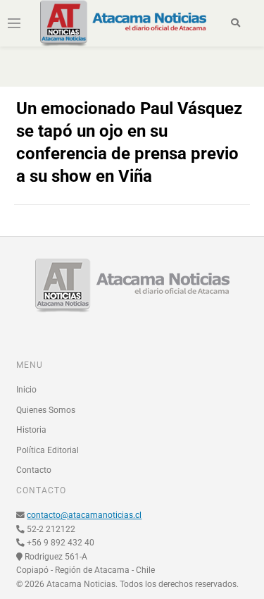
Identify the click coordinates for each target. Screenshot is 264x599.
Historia (31, 430)
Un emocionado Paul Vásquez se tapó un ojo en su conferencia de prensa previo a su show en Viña (129, 142)
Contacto (33, 470)
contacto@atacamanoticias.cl (84, 515)
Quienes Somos (45, 410)
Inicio (26, 390)
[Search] (235, 23)
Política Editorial (47, 450)
